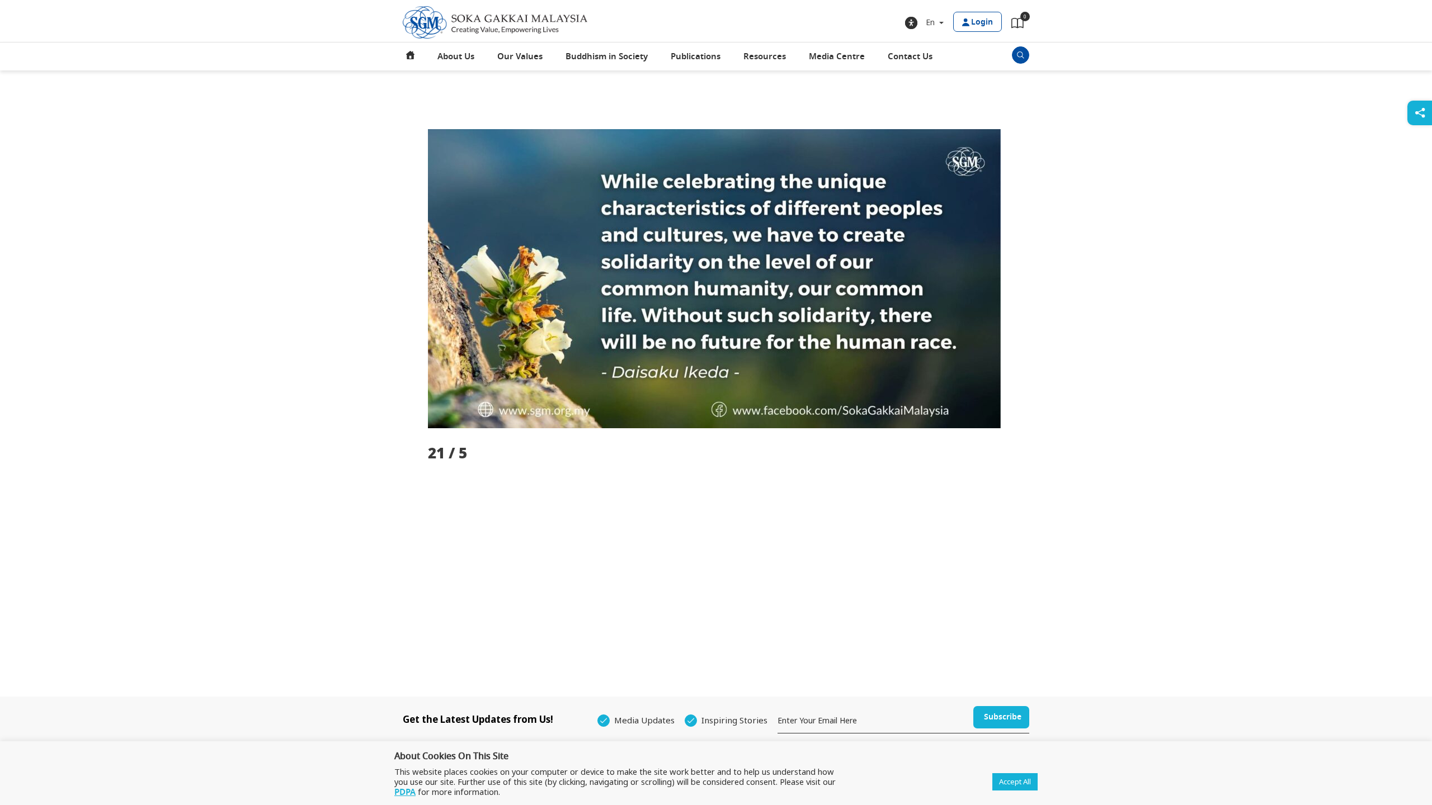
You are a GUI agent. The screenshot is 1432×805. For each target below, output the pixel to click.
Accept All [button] (1015, 781)
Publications (695, 56)
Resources (764, 56)
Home (410, 56)
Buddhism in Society (607, 56)
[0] (1017, 25)
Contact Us (910, 56)
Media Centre (837, 56)
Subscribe (1002, 717)
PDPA (405, 792)
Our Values (520, 56)
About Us (455, 56)
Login (982, 22)
